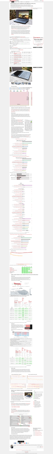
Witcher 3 (13, 334)
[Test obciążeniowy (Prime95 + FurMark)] (28, 326)
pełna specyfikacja (21, 49)
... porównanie (30, 181)
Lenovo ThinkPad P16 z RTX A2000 (16, 406)
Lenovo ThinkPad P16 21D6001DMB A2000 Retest (17, 146)
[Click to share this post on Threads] (16, 443)
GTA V (18, 234)
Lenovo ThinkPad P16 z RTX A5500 (16, 407)
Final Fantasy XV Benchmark (23, 234)
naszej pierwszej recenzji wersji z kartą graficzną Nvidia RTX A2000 (17, 394)
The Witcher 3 (16, 234)
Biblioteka (21, 1)
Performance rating (12, 234)
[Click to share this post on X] (20, 443)
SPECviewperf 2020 (23, 156)
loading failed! (34, 47)
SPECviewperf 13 (27, 156)
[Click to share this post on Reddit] (21, 443)
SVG (41, 45)
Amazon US (12, 412)
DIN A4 (28, 89)
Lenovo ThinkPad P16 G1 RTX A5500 (15, 88)
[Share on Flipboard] (24, 443)
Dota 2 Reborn (11, 269)
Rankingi (16, 1)
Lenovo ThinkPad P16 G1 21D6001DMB (25, 88)
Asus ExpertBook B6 (13, 404)
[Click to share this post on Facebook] (15, 443)
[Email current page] (28, 443)
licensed (37, 45)
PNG (40, 45)
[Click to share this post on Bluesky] (18, 443)
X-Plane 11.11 (21, 235)
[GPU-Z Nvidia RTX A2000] (28, 124)
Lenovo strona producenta (14, 47)
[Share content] (13, 443)
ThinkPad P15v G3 (20, 121)
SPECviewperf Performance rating (16, 156)
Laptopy (13, 1)
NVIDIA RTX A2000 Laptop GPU (18, 167)
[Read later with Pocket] (23, 443)
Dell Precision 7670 (23, 89)
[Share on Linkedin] (26, 443)
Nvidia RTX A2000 (19, 119)
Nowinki (18, 1)
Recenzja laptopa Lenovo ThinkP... (38, 433)
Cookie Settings (26, 451)
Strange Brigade (28, 234)
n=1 (21, 187)
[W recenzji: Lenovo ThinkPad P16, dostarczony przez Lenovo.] (28, 394)
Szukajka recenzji (27, 1)
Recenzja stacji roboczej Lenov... (38, 432)
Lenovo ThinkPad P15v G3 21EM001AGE (15, 89)
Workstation (19, 141)
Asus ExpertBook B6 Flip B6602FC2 (15, 87)
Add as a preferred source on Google (22, 441)
